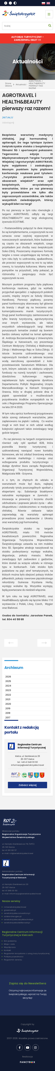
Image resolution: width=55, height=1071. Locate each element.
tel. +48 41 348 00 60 (27, 762)
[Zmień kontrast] (15, 3)
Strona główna (8, 84)
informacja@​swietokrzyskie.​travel (27, 765)
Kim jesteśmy (10, 941)
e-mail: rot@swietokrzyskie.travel (17, 853)
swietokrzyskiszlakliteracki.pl (17, 922)
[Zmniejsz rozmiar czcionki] (10, 3)
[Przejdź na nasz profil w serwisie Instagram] (35, 1047)
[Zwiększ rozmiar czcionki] (5, 3)
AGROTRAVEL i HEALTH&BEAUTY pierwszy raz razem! (37, 84)
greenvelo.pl (10, 910)
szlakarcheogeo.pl (12, 916)
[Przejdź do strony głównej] (20, 14)
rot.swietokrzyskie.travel (15, 907)
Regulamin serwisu (13, 959)
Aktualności (21, 84)
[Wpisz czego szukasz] (50, 26)
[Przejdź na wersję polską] (43, 3)
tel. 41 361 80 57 (9, 850)
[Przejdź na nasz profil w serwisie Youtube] (27, 1047)
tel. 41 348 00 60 (9, 890)
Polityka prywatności (13, 956)
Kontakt (7, 950)
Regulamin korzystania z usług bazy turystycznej (27, 953)
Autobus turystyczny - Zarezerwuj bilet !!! (27, 38)
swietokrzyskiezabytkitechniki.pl (18, 919)
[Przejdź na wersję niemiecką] (48, 3)
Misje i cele (9, 944)
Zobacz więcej (28, 785)
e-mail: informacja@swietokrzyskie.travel (21, 893)
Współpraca (10, 947)
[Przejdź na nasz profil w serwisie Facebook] (19, 1047)
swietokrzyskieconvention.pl (17, 913)
